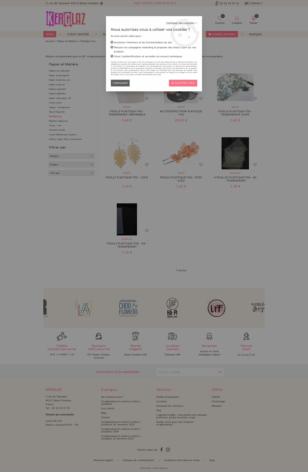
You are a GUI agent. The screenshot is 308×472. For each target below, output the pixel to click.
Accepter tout (184, 83)
